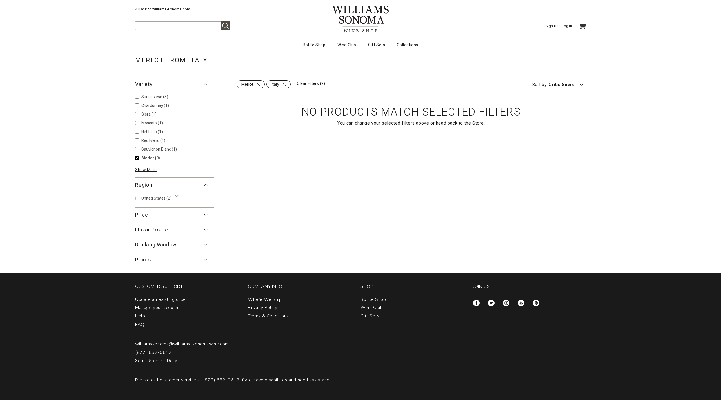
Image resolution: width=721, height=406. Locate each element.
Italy (275, 84)
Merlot (150, 158)
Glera (149, 114)
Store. (478, 123)
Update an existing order (161, 299)
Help (140, 316)
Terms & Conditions (268, 316)
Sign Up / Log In (559, 26)
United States (156, 198)
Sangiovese (154, 96)
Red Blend (153, 140)
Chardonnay (155, 105)
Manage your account (157, 307)
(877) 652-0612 (153, 352)
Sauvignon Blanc (159, 149)
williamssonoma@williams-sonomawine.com (182, 344)
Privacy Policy (262, 307)
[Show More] (177, 195)
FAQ (139, 324)
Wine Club (346, 45)
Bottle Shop (314, 45)
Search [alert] (225, 25)
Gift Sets (376, 45)
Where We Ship (265, 299)
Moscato (152, 123)
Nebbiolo (152, 131)
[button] (174, 84)
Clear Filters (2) (311, 83)
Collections (407, 45)
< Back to (162, 9)
